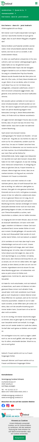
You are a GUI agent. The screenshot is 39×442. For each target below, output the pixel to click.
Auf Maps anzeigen (8, 386)
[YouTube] (12, 405)
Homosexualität (8, 13)
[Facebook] (3, 405)
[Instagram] (7, 405)
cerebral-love (6, 10)
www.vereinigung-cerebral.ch (12, 397)
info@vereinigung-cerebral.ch (12, 395)
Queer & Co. (19, 10)
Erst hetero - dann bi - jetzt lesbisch (15, 17)
